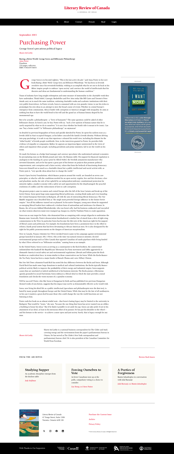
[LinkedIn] (62, 431)
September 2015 (28, 35)
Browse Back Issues (147, 357)
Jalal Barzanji (123, 384)
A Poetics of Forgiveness (126, 372)
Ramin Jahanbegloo (139, 384)
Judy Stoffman (30, 381)
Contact (78, 22)
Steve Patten (88, 387)
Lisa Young (75, 387)
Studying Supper (37, 370)
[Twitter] (44, 431)
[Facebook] (56, 431)
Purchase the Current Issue (100, 415)
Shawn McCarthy (26, 53)
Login (114, 22)
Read (103, 22)
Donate (92, 22)
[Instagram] (50, 431)
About (66, 22)
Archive (92, 419)
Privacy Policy (94, 424)
